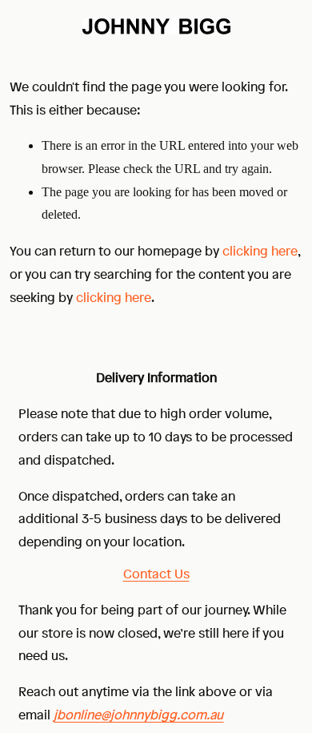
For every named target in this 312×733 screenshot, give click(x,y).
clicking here (260, 251)
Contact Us (156, 573)
